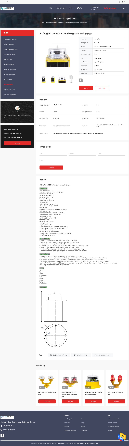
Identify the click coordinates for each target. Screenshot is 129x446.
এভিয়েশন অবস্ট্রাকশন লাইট (10, 39)
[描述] (124, 8)
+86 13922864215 (15, 133)
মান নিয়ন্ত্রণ (66, 426)
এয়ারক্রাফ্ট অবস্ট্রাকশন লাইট (10, 49)
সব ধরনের (110, 430)
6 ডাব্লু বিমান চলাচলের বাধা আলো (102, 355)
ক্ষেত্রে (82, 423)
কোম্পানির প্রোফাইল (68, 419)
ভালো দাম (86, 88)
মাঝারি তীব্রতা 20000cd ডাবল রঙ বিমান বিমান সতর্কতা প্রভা (93, 393)
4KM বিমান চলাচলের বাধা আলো (81, 355)
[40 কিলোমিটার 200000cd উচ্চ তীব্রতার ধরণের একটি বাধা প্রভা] (57, 55)
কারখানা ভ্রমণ (67, 423)
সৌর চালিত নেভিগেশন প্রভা (10, 94)
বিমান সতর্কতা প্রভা (50, 23)
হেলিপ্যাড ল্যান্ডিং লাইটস (9, 54)
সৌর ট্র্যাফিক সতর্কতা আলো (10, 69)
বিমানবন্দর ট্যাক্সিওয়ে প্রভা (9, 74)
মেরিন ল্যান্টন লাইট (8, 59)
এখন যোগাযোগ (102, 88)
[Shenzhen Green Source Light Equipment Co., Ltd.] (7, 8)
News (82, 419)
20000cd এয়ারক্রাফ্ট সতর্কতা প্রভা (58, 355)
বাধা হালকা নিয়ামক (8, 79)
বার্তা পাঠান (51, 168)
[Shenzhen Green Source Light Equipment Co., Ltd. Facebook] (119, 2)
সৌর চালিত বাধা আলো (9, 44)
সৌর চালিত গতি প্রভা (9, 64)
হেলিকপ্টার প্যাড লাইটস (9, 89)
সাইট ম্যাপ (83, 426)
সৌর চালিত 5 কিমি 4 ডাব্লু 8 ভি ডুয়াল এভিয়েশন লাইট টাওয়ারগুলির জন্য (69, 394)
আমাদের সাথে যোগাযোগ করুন (70, 430)
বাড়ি (43, 23)
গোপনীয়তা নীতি (84, 430)
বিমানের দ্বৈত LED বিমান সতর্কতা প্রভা (115, 393)
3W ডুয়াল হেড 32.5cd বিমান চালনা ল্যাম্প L (47, 393)
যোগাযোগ (17, 143)
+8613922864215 (16, 137)
